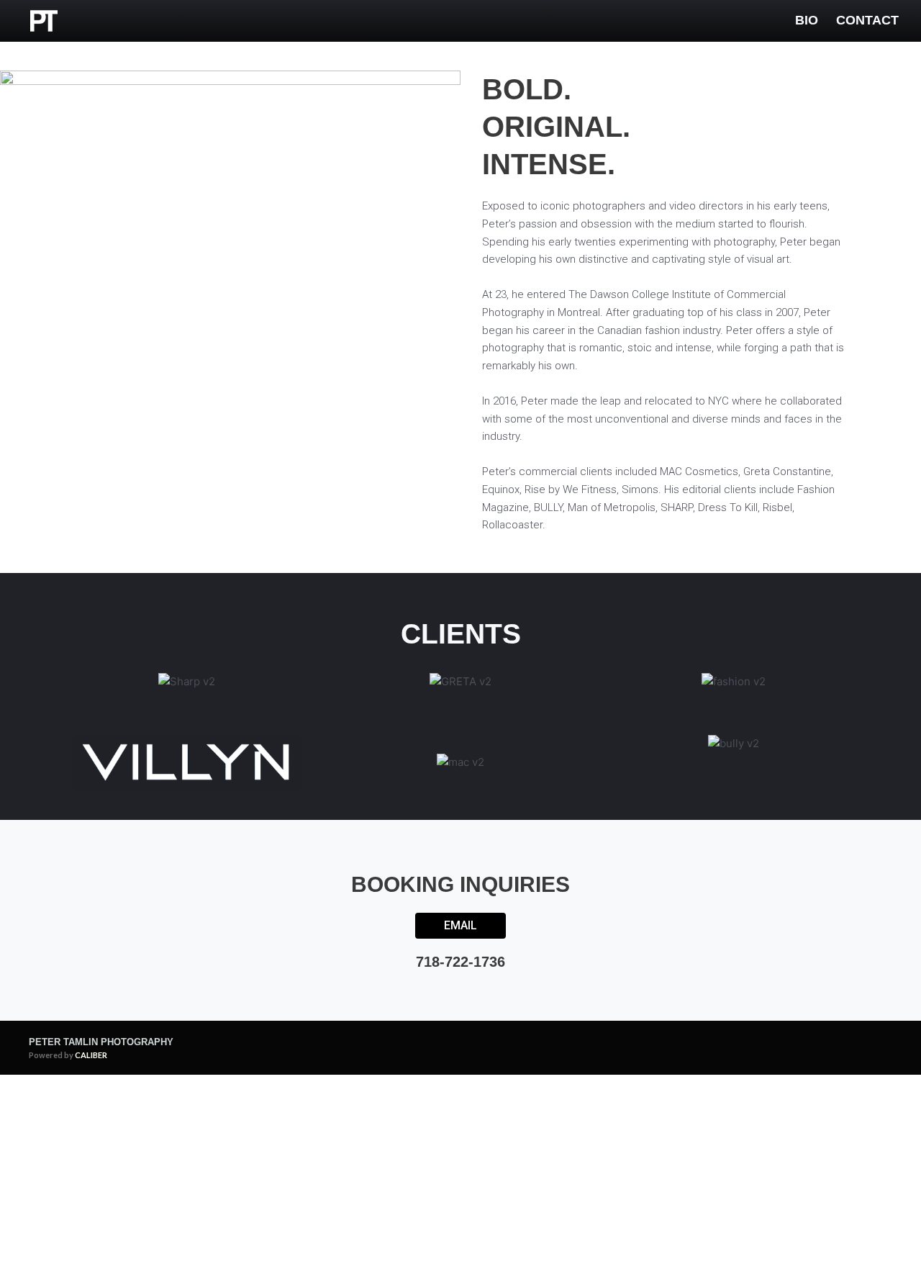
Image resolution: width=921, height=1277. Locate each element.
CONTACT (867, 20)
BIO (806, 20)
